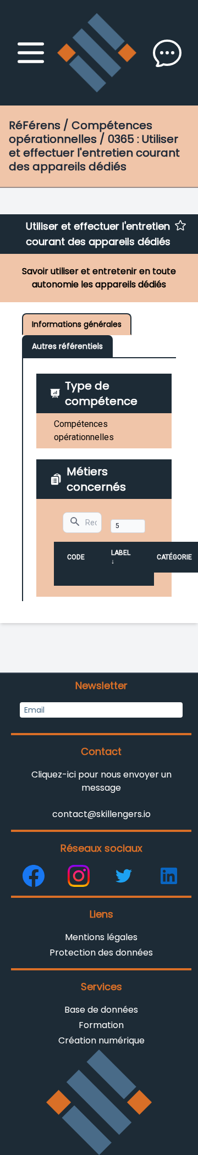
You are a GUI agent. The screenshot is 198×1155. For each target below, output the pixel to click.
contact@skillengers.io (101, 814)
